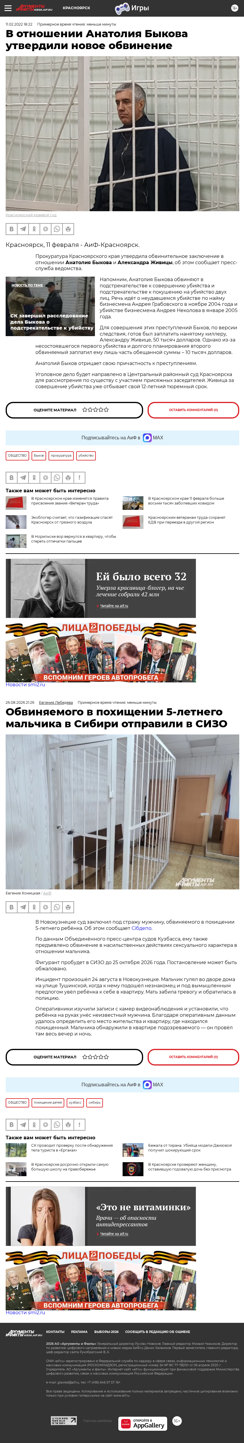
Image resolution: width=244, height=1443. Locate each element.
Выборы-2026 (106, 1332)
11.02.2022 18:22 (19, 24)
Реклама (79, 1332)
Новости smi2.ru (25, 684)
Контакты (55, 1332)
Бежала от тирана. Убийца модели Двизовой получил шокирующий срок (190, 1147)
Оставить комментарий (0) (193, 410)
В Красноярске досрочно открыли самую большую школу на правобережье (69, 1166)
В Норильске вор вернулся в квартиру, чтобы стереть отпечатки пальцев (73, 538)
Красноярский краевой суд (31, 215)
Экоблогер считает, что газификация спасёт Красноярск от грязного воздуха (72, 519)
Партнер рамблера (97, 1420)
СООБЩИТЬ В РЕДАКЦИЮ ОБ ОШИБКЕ (157, 1332)
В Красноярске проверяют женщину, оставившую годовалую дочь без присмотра (189, 1166)
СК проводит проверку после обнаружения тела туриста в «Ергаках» (72, 1147)
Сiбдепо (141, 928)
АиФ (47, 893)
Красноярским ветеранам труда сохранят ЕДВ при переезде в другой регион (187, 519)
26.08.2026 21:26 (20, 702)
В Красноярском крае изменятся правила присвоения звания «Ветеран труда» (70, 500)
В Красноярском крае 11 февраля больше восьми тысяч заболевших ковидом (186, 500)
